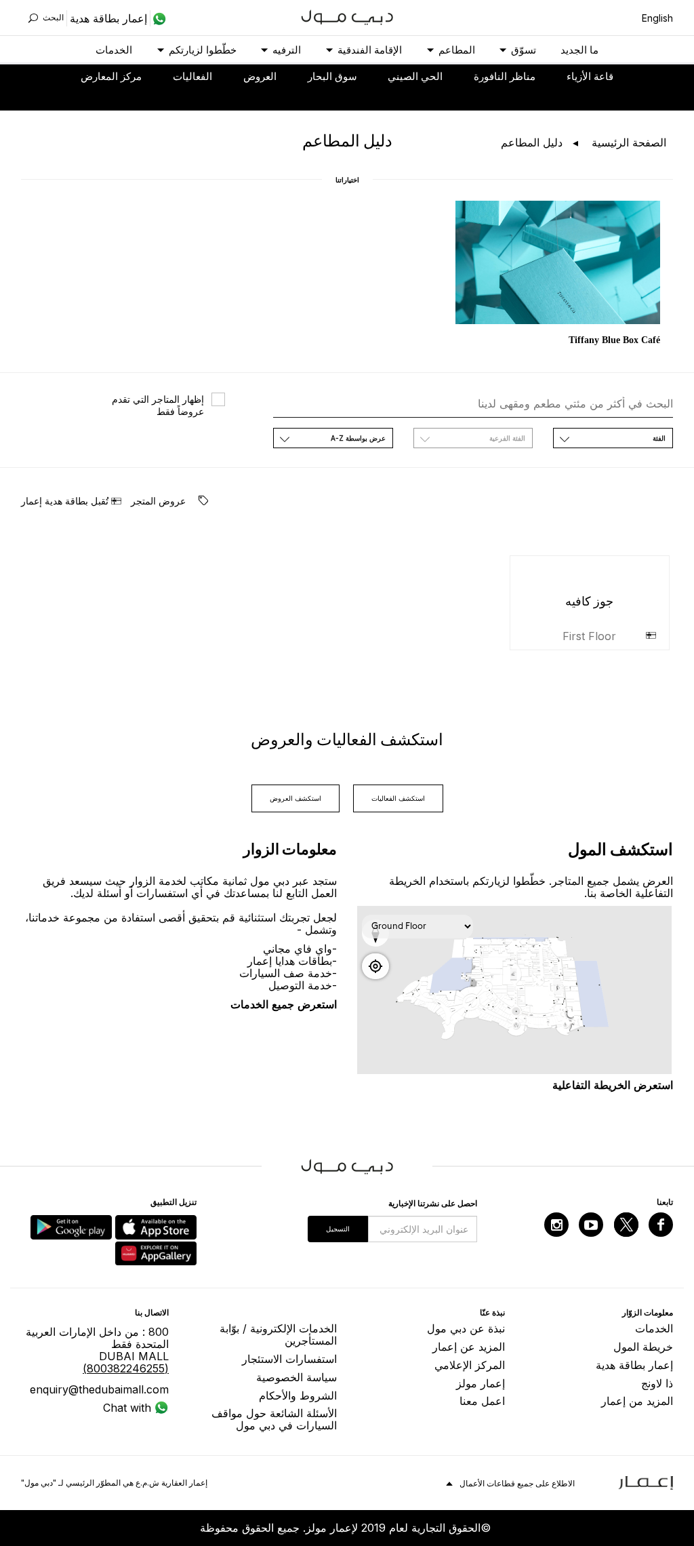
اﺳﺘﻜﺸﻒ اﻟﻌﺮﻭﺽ (295, 798)
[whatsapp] (158, 18)
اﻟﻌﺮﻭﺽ (260, 76)
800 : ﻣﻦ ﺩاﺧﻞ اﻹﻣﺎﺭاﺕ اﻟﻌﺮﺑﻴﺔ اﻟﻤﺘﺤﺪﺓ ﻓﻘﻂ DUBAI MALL (97, 1350)
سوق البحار (332, 76)
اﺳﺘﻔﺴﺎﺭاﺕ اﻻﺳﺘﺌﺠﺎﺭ (289, 1359)
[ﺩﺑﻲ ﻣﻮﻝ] (347, 15)
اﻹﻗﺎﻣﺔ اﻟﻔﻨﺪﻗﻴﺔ (370, 49)
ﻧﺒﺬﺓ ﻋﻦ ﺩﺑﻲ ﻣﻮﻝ (466, 1328)
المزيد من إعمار (637, 1401)
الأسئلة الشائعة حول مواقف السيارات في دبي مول (274, 1419)
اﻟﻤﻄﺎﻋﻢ (456, 49)
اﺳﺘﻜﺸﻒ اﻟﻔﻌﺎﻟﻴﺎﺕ (398, 798)
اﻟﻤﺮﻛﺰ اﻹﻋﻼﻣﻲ (469, 1365)
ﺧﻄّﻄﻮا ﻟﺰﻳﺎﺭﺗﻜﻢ (203, 49)
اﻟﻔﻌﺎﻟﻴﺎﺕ (192, 76)
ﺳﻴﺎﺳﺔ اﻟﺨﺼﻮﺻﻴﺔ (296, 1377)
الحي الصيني (415, 76)
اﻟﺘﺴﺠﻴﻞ (338, 1229)
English (657, 18)
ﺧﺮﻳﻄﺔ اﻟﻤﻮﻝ (643, 1346)
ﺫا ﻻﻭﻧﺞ (657, 1383)
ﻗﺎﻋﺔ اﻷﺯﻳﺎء (590, 76)
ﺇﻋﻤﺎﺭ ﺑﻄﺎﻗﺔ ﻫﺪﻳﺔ (634, 1365)
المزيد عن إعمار (468, 1346)
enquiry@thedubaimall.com (99, 1389)
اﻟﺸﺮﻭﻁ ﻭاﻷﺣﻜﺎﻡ (298, 1395)
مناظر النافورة (504, 76)
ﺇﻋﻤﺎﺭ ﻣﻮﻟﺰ (480, 1383)
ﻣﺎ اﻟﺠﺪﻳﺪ (579, 49)
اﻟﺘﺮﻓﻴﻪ (286, 49)
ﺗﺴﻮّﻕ (523, 49)
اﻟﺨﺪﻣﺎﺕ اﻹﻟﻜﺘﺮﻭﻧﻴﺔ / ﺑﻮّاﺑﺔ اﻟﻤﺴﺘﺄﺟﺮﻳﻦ (278, 1334)
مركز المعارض (111, 76)
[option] (557, 274)
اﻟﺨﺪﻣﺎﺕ (114, 49)
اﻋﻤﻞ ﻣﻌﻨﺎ (482, 1401)
